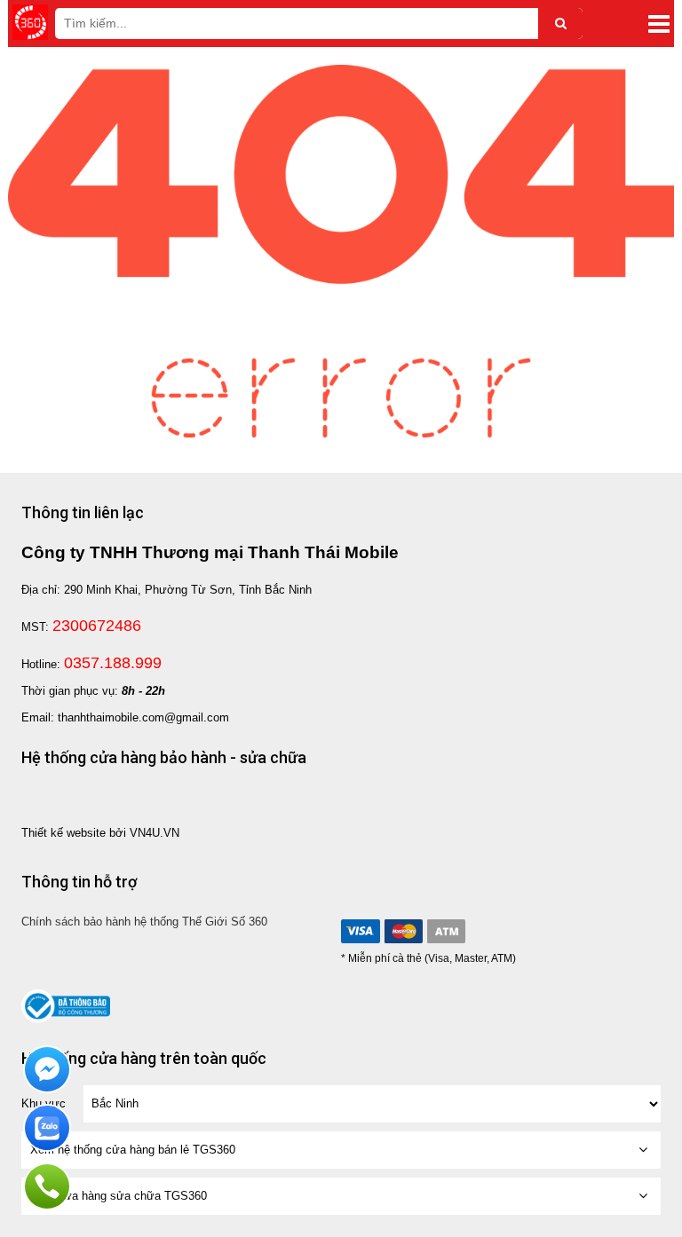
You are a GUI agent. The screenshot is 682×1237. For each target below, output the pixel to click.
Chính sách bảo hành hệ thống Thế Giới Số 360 (144, 921)
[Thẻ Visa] (360, 931)
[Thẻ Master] (403, 931)
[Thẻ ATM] (445, 931)
